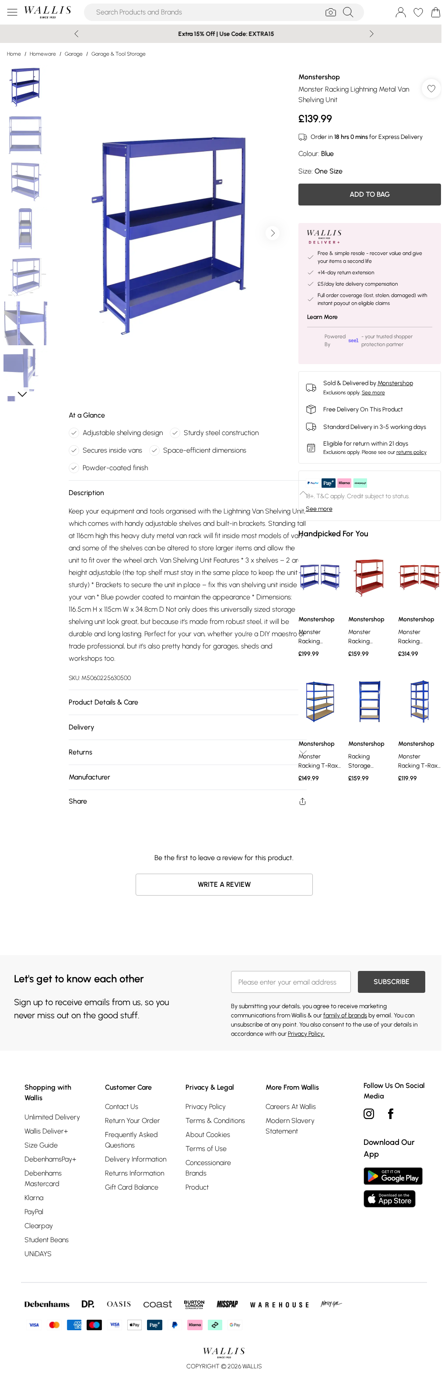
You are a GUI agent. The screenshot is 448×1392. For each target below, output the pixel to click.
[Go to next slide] (270, 233)
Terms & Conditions (212, 1120)
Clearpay (38, 1226)
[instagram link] (364, 1114)
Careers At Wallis (287, 1106)
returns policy (407, 452)
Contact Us (120, 1106)
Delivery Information (134, 1159)
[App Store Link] (388, 1187)
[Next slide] (368, 34)
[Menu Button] (12, 12)
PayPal (33, 1212)
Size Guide (41, 1145)
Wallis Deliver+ (46, 1131)
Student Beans (46, 1240)
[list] (171, 233)
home (14, 54)
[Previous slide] (73, 34)
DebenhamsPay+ (50, 1159)
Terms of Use (203, 1148)
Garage (74, 54)
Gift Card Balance (130, 1187)
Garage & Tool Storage (118, 54)
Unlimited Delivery (52, 1117)
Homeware (43, 54)
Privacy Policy (203, 1106)
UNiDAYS (38, 1254)
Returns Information (133, 1173)
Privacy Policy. (303, 1034)
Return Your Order (131, 1120)
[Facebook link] (386, 1114)
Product (194, 1187)
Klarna (33, 1198)
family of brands (342, 1015)
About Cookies (205, 1134)
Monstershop (315, 77)
